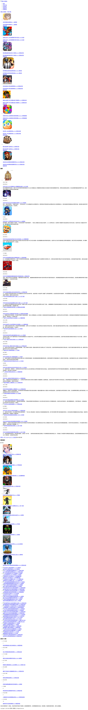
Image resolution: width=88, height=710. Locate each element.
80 (7, 437)
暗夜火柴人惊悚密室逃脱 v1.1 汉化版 (15, 356)
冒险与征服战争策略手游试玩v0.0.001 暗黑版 (12, 658)
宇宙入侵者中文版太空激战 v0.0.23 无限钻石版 (17, 346)
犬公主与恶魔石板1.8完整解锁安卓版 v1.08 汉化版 (17, 186)
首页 (4, 3)
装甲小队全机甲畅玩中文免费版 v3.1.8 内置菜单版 (17, 324)
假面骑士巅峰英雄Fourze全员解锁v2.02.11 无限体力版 (14, 664)
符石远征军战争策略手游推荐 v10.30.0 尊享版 (16, 202)
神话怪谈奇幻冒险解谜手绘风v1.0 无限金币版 (12, 690)
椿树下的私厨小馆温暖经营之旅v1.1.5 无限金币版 (13, 671)
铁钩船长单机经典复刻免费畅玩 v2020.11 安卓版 (17, 421)
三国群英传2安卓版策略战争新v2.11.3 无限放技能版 (14, 697)
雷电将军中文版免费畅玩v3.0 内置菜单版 (11, 703)
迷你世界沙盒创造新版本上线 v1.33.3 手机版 (16, 335)
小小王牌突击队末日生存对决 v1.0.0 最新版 (16, 221)
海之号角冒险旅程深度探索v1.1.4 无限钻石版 (12, 651)
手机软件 (5, 6)
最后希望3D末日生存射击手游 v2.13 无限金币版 (17, 292)
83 (10, 437)
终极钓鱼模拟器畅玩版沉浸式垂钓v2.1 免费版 (12, 684)
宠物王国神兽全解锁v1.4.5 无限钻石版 (11, 677)
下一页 (12, 437)
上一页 (3, 437)
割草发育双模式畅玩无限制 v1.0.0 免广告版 (16, 432)
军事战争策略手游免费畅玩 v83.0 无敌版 (15, 399)
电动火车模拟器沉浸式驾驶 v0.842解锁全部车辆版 (17, 313)
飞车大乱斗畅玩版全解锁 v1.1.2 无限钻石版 (16, 410)
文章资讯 (5, 9)
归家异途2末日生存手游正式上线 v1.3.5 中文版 (17, 367)
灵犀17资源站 (3, 11)
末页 (15, 437)
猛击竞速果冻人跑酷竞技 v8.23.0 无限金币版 (16, 389)
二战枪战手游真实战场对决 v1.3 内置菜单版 (16, 378)
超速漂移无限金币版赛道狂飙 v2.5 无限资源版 (16, 257)
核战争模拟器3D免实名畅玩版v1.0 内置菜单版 (12, 645)
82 (9, 437)
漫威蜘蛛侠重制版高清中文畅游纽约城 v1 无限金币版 (18, 276)
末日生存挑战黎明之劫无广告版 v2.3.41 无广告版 (17, 302)
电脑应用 (5, 7)
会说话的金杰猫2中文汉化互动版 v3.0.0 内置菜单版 (17, 239)
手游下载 (5, 5)
